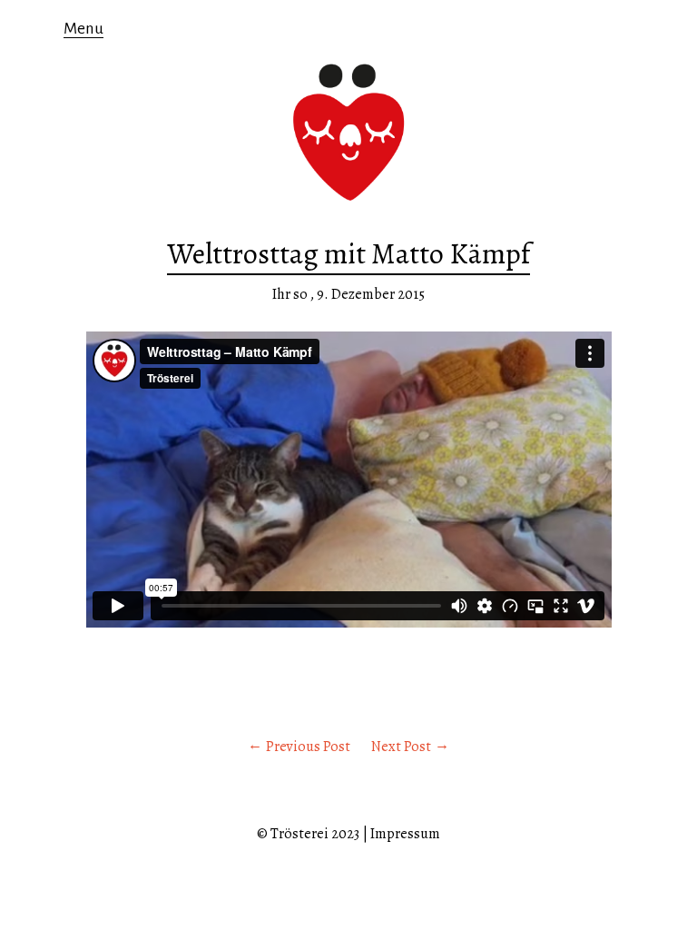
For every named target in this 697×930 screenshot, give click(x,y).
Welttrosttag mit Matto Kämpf (348, 253)
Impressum (405, 834)
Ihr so (290, 294)
